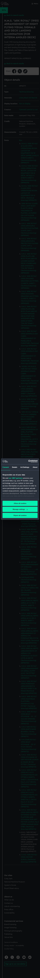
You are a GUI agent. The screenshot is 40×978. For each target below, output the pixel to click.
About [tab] (35, 467)
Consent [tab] (5, 467)
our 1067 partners (16, 478)
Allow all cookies (20, 503)
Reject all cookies (20, 515)
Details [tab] (14, 467)
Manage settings (19, 509)
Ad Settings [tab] (24, 467)
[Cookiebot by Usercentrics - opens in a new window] (28, 461)
